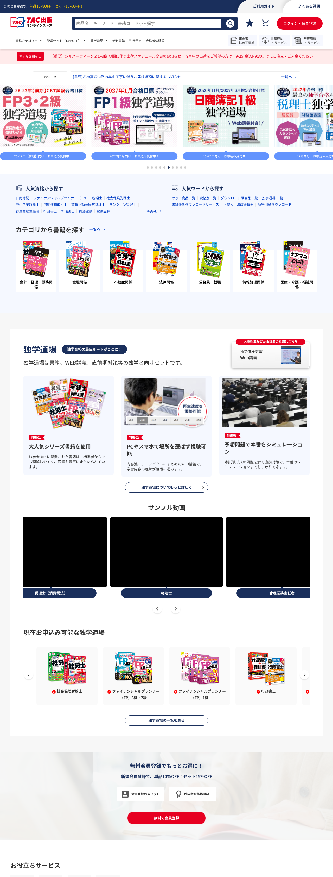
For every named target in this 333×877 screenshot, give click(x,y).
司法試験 (85, 211)
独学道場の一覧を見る (166, 720)
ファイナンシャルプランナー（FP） (60, 197)
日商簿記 (22, 197)
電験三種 (103, 211)
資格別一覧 (208, 197)
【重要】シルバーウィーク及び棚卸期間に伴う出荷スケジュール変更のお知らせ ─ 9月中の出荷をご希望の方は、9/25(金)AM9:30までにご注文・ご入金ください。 (183, 56)
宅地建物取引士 (55, 204)
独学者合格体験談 (196, 794)
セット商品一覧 (183, 197)
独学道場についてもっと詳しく (166, 487)
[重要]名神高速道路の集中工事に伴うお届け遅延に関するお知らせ (127, 76)
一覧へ (286, 76)
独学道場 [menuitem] (97, 40)
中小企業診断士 (27, 204)
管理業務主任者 (27, 211)
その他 (151, 211)
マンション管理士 (122, 204)
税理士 (97, 197)
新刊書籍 (118, 40)
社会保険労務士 (118, 197)
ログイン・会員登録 (299, 23)
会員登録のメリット (145, 794)
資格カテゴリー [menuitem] (26, 40)
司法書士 (68, 211)
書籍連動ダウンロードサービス (195, 204)
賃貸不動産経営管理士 (88, 204)
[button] (148, 167)
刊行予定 (135, 40)
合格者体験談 (155, 40)
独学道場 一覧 (272, 197)
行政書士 (50, 211)
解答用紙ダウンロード (275, 204)
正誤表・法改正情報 (238, 204)
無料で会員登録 (166, 817)
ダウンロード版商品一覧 (239, 197)
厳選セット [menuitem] (64, 40)
